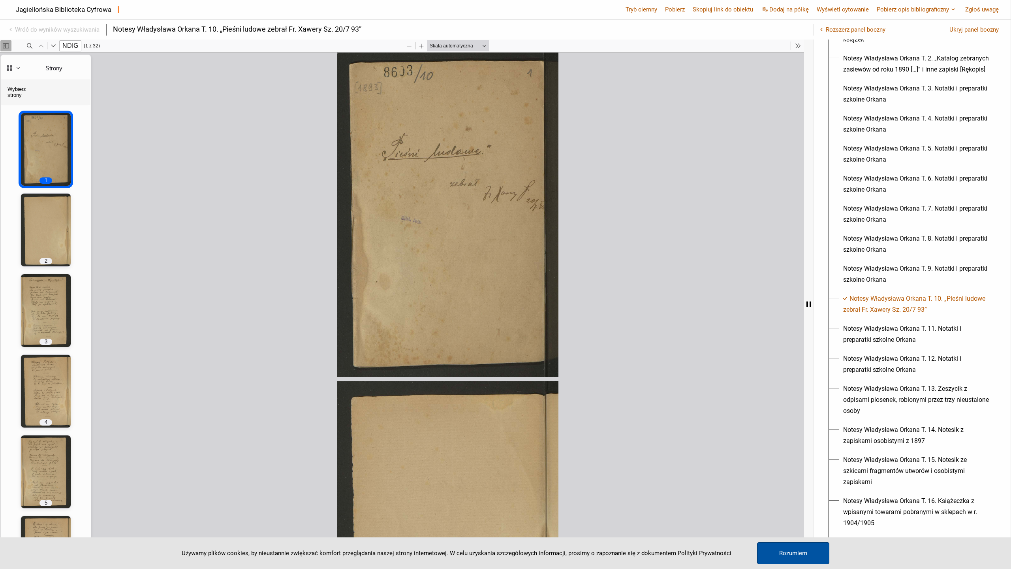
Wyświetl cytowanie (843, 9)
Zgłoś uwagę (982, 9)
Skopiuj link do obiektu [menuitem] (723, 9)
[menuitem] (917, 64)
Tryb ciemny (641, 9)
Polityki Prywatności (704, 553)
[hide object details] (809, 304)
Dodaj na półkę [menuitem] (789, 9)
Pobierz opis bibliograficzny (913, 9)
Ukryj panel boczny (974, 29)
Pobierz (675, 9)
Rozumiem (793, 553)
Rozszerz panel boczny (855, 29)
